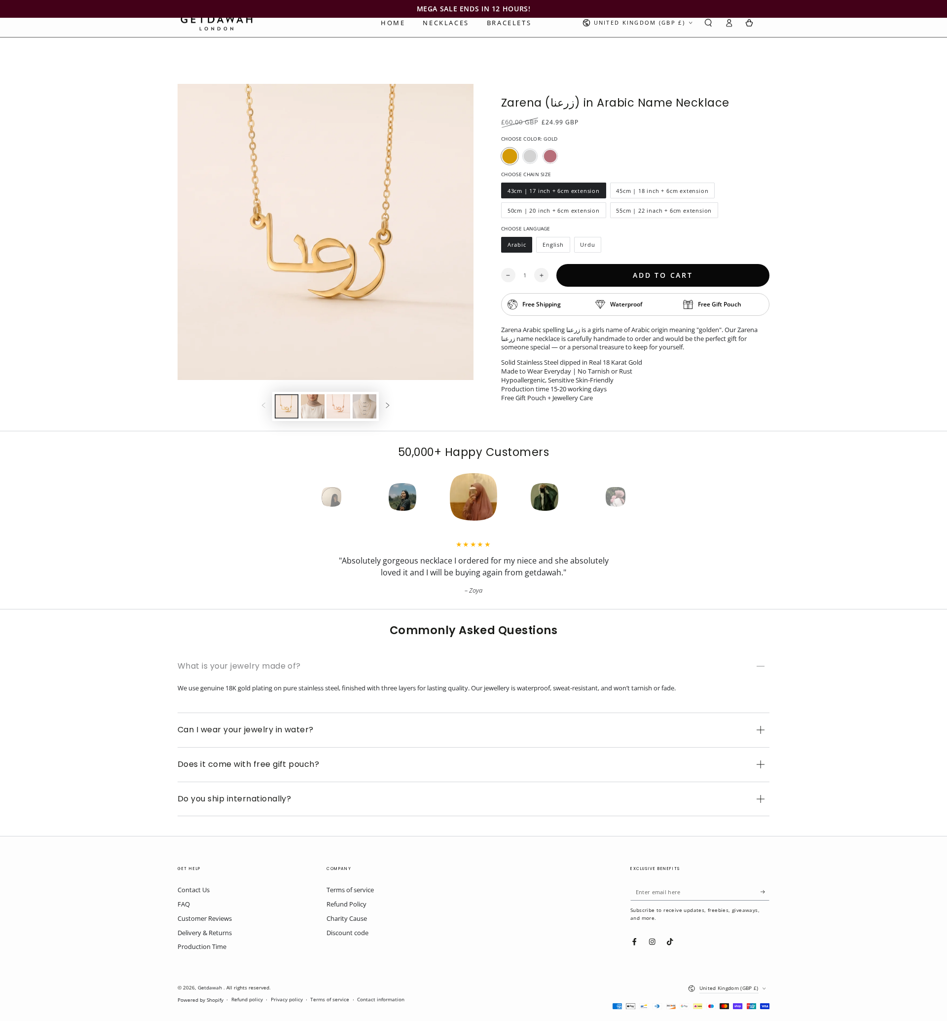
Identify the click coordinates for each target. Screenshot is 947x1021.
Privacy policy (287, 999)
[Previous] (314, 497)
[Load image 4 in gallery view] (364, 406)
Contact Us (194, 889)
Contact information (380, 999)
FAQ (184, 904)
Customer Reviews (205, 918)
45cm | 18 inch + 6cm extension (662, 192)
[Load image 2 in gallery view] (313, 406)
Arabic (519, 247)
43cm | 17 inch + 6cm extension (553, 192)
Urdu (591, 247)
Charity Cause (347, 918)
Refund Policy (346, 904)
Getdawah (210, 987)
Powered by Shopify (200, 1000)
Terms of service (350, 889)
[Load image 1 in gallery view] (286, 406)
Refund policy (247, 999)
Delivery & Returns (205, 932)
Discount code (347, 932)
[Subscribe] (765, 891)
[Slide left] (263, 406)
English (556, 247)
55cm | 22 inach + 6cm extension (664, 212)
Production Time (202, 946)
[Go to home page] (216, 22)
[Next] (633, 497)
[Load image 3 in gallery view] (338, 406)
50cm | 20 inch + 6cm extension (553, 212)
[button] (708, 23)
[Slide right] (387, 406)
